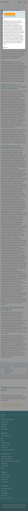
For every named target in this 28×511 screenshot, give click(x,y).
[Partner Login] (19, 2)
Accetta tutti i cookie (9, 14)
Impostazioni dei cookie (10, 16)
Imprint (6, 47)
